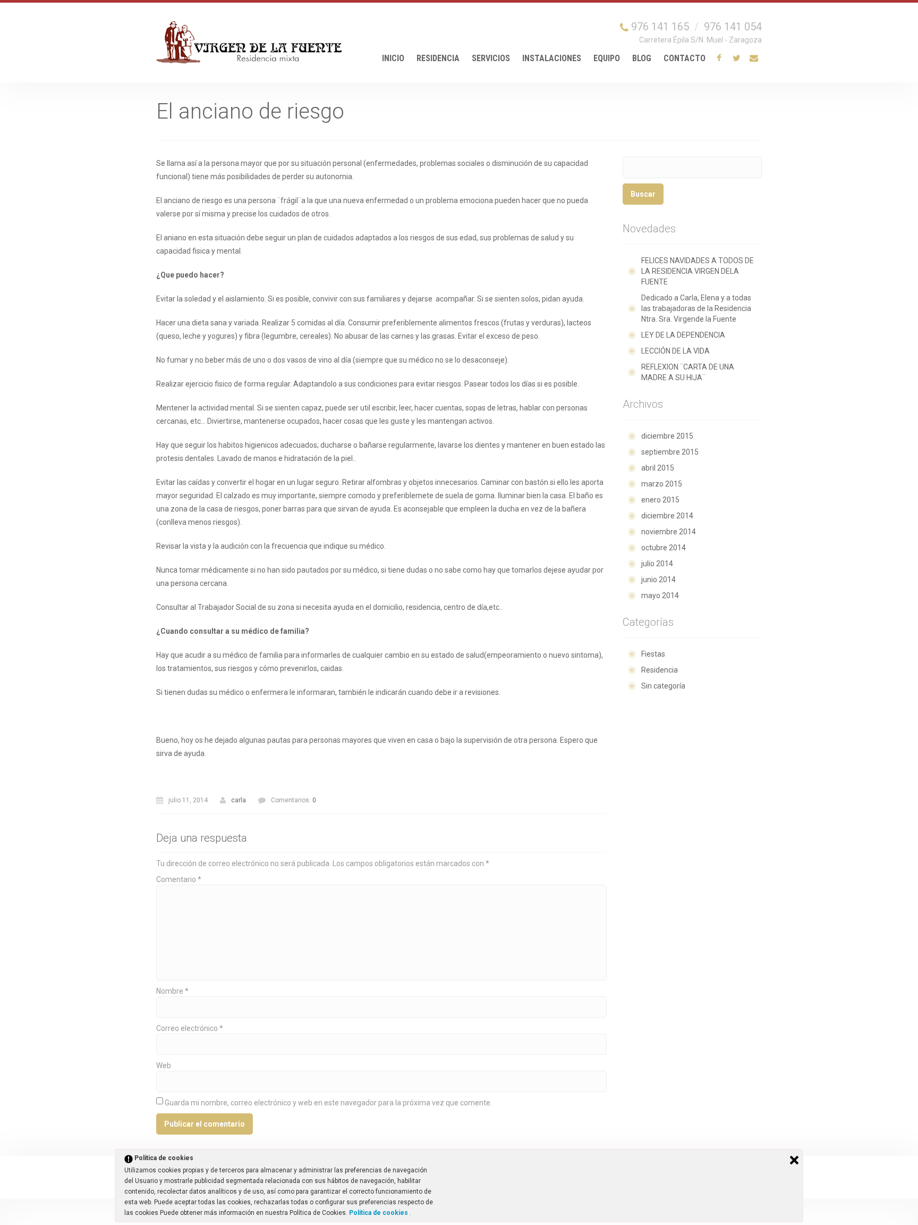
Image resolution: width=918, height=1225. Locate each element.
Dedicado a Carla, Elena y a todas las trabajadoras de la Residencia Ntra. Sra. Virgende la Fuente (696, 308)
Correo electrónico (189, 1028)
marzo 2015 (661, 484)
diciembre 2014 (667, 515)
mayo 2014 (660, 595)
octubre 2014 (663, 547)
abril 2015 (657, 468)
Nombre (172, 991)
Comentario (178, 879)
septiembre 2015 (670, 452)
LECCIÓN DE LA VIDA (675, 351)
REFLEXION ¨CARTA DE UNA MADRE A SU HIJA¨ (687, 372)
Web (163, 1065)
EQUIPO (606, 58)
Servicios (491, 58)
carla (238, 800)
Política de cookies (379, 1212)
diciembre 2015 (667, 436)
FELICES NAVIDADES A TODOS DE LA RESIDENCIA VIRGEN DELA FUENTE (697, 271)
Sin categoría (663, 686)
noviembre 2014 (668, 531)
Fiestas (653, 654)
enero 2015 (660, 500)
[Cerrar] (794, 1160)
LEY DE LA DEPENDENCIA (683, 335)
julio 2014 (657, 563)
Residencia (438, 58)
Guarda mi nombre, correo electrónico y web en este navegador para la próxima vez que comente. (328, 1102)
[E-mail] (754, 58)
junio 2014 (658, 579)
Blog (641, 58)
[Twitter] (736, 58)
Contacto (685, 58)
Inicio (393, 58)
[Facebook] (719, 58)
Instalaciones (551, 58)
